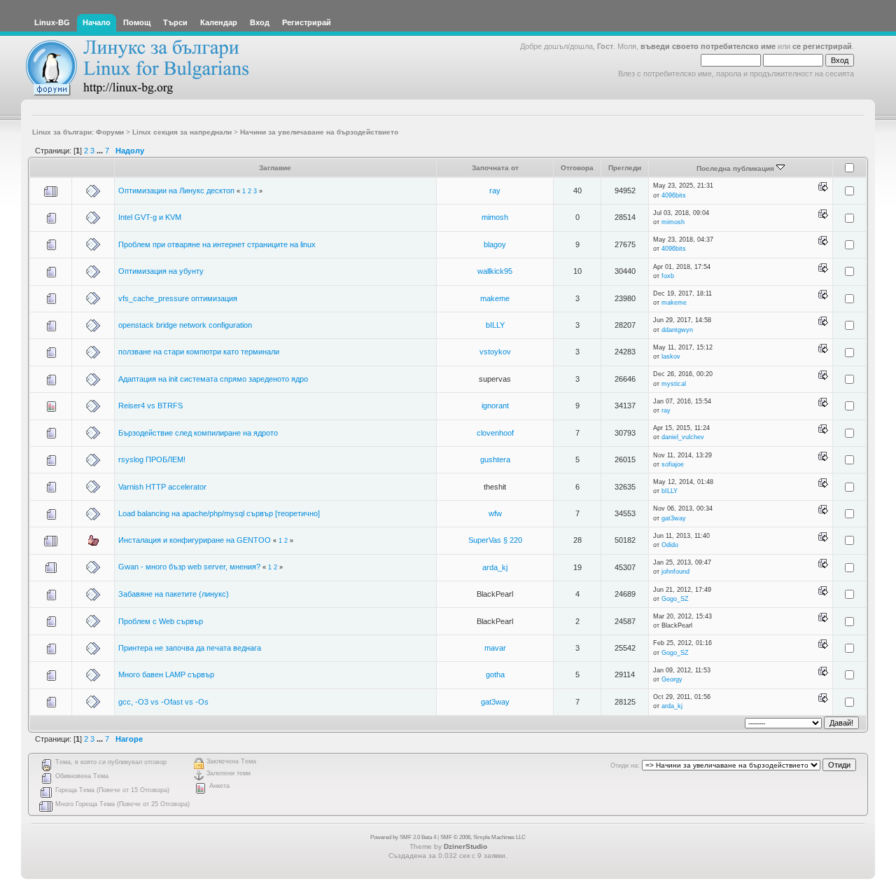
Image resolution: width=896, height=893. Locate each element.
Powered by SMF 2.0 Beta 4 (403, 837)
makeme (495, 298)
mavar (495, 648)
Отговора (577, 168)
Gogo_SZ (675, 598)
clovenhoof (495, 433)
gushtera (495, 459)
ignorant (495, 405)
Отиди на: (625, 765)
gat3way (674, 518)
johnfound (676, 571)
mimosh (495, 217)
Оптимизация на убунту (161, 271)
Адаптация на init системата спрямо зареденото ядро (213, 379)
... (101, 150)
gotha (495, 674)
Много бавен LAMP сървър (166, 674)
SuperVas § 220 (495, 540)
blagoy (495, 244)
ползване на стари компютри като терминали (198, 351)
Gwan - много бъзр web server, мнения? (189, 566)
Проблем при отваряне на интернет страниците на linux (217, 244)
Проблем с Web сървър (160, 621)
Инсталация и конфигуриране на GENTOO (194, 540)
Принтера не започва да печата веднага (189, 648)
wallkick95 (494, 271)
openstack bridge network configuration (185, 325)
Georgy (672, 679)
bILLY (495, 325)
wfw (495, 513)
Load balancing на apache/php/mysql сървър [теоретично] (219, 513)
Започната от (495, 168)
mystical (674, 383)
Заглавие (275, 168)
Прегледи (624, 168)
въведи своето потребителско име (708, 46)
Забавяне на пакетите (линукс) (173, 594)
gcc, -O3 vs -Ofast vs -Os (163, 702)
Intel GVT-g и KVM (149, 217)
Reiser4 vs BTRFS (150, 405)
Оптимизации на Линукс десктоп (176, 190)
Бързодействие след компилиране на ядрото (198, 433)
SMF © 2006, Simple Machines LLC (483, 837)
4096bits (674, 195)
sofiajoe (673, 464)
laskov (671, 356)
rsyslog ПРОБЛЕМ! (152, 459)
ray (494, 190)
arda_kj (494, 567)
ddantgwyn (677, 329)
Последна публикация (736, 168)
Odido (670, 544)
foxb (668, 275)
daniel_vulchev (683, 437)
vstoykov (495, 351)
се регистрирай (822, 46)
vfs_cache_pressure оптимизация (177, 298)
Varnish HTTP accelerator (162, 487)
